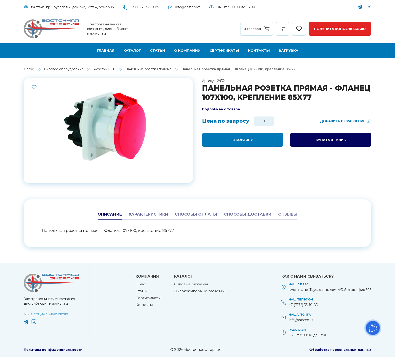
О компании (187, 50)
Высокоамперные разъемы (199, 291)
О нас (141, 284)
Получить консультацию (340, 29)
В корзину (242, 140)
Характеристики (148, 214)
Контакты (259, 50)
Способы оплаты (196, 214)
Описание (110, 214)
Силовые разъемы (191, 284)
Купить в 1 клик (331, 140)
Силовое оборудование (64, 69)
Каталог (132, 50)
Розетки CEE (104, 69)
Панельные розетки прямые (148, 69)
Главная (105, 50)
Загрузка (288, 50)
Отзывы (287, 214)
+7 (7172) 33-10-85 (144, 7)
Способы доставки (247, 214)
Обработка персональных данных (340, 350)
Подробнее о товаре (221, 109)
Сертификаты (224, 50)
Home (29, 69)
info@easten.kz (187, 7)
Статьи (157, 50)
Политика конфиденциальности (53, 350)
